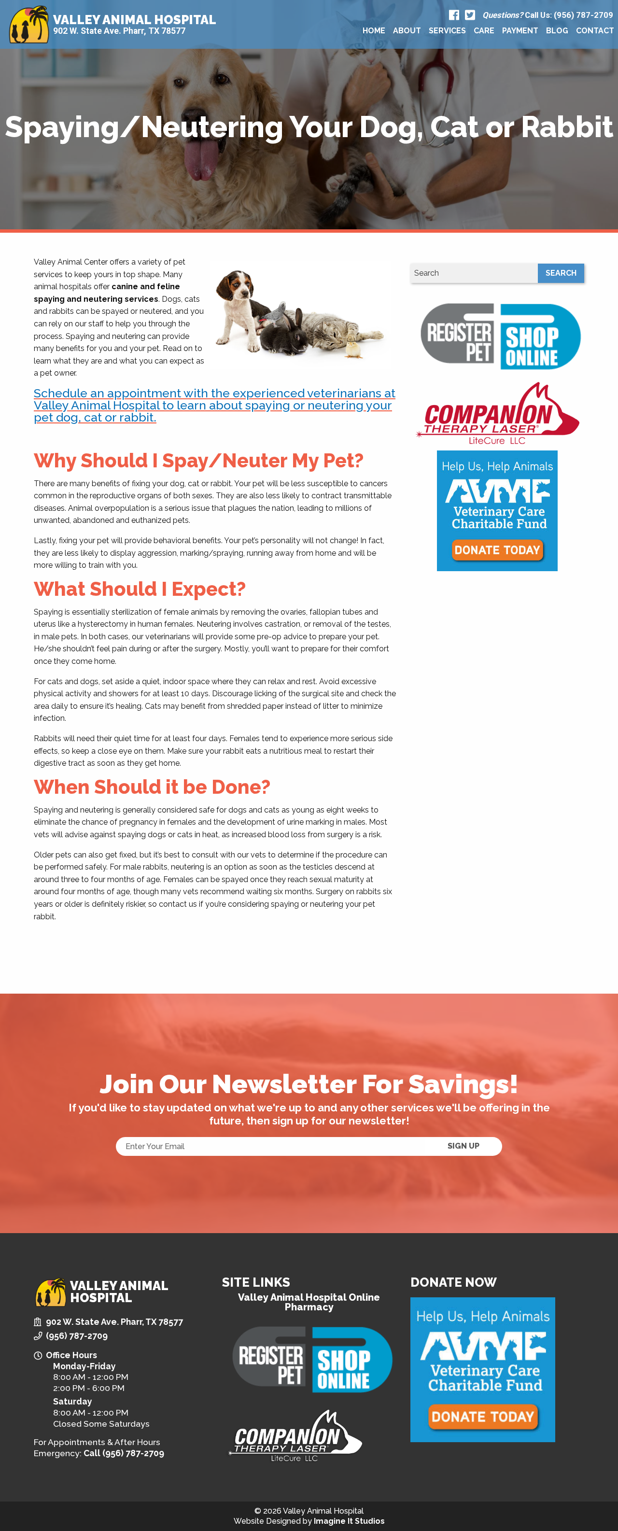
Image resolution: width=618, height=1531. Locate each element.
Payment (520, 30)
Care (484, 30)
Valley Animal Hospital (134, 20)
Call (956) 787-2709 (124, 1453)
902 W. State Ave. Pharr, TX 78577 (119, 31)
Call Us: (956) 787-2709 (547, 15)
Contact (595, 30)
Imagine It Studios (349, 1521)
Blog (557, 30)
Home (374, 30)
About (407, 30)
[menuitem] (374, 31)
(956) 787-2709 (77, 1336)
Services (447, 30)
